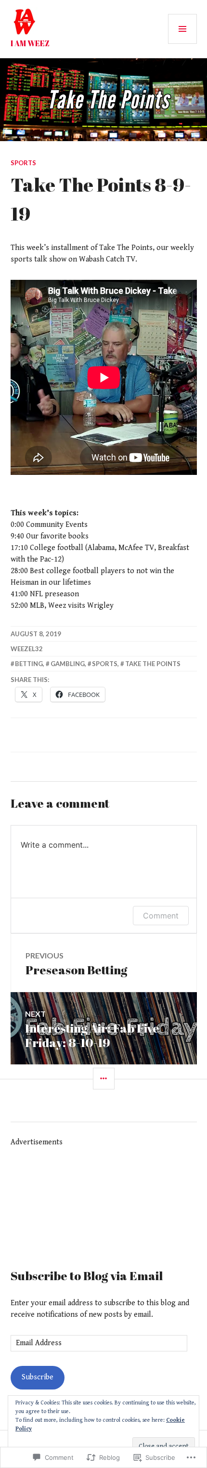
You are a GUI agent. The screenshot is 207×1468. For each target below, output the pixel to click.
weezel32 (27, 649)
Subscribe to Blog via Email (87, 1276)
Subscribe (37, 1377)
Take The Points (153, 664)
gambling (68, 664)
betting (29, 664)
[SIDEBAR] (104, 1078)
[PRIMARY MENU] (182, 29)
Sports (23, 163)
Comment (161, 915)
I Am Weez (30, 43)
